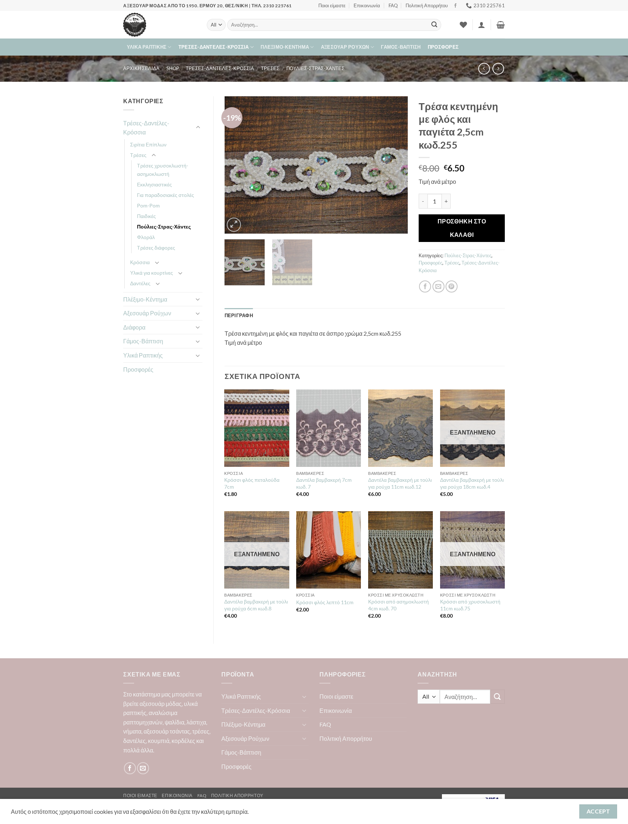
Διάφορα (134, 327)
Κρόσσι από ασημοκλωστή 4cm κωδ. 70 (398, 604)
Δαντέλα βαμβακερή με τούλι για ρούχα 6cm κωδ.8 (256, 604)
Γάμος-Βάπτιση (400, 47)
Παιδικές (146, 216)
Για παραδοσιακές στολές (165, 195)
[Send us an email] (143, 768)
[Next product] (484, 68)
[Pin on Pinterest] (452, 286)
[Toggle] (198, 127)
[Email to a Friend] (438, 286)
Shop (172, 68)
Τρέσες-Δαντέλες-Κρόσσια (213, 47)
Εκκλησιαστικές (154, 184)
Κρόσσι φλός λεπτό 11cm (325, 602)
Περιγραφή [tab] (239, 315)
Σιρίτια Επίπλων (148, 144)
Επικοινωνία (367, 5)
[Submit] (434, 25)
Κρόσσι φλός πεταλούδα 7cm (251, 483)
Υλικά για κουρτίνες (151, 273)
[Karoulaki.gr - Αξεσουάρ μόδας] (159, 25)
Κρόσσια (140, 262)
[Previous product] (498, 68)
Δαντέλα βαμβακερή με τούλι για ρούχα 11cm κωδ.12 (400, 483)
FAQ (393, 5)
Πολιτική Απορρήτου (427, 5)
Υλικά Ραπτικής (147, 47)
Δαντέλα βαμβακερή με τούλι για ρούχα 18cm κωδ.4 (472, 483)
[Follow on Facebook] (455, 5)
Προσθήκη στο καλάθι (462, 228)
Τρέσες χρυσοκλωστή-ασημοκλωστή (162, 169)
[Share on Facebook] (425, 286)
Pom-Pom (148, 205)
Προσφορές (443, 47)
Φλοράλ (146, 237)
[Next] (395, 165)
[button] (481, 25)
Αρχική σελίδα (141, 68)
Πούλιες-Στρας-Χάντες (315, 68)
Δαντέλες (140, 283)
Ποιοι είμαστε (332, 5)
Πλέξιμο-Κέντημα (285, 47)
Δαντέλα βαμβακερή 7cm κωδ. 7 (324, 483)
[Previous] (237, 165)
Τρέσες (270, 68)
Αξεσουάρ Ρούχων (345, 47)
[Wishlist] (463, 25)
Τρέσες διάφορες (156, 248)
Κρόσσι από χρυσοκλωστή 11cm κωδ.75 (470, 604)
